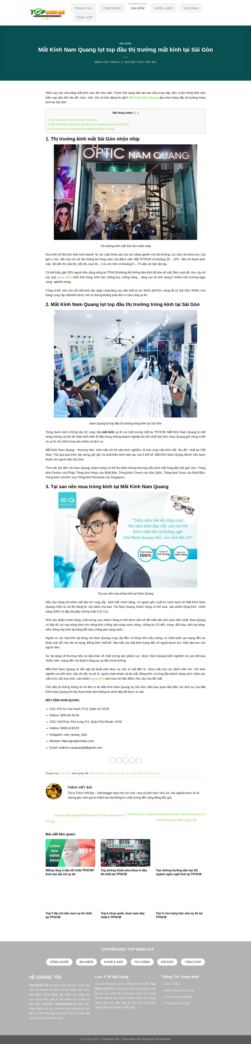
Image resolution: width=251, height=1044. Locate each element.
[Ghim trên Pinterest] (132, 760)
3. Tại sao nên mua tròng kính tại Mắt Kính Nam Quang (81, 128)
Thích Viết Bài (146, 62)
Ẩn (136, 112)
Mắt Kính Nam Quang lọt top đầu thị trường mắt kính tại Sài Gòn (124, 773)
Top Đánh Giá (39, 985)
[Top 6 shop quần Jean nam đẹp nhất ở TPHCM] (125, 896)
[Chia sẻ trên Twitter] (119, 760)
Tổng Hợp (84, 17)
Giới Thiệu (172, 983)
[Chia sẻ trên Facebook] (112, 760)
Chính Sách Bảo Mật (178, 996)
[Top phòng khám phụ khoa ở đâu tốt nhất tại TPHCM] (125, 853)
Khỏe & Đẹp (163, 8)
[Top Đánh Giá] (47, 13)
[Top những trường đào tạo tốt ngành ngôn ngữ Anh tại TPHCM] (180, 853)
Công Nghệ (112, 8)
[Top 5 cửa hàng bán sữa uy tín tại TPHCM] (180, 896)
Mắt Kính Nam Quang (144, 97)
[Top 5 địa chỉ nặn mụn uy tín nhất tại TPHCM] (70, 896)
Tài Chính (191, 8)
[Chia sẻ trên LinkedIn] (139, 760)
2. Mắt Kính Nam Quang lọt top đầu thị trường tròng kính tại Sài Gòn (88, 124)
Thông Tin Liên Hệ (177, 1003)
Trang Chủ (83, 8)
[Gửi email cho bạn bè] (126, 760)
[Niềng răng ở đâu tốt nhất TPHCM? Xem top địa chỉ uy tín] (70, 853)
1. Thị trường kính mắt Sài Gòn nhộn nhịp (72, 119)
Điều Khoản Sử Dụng (179, 990)
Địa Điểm (138, 8)
